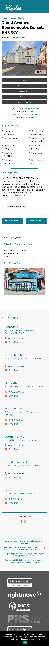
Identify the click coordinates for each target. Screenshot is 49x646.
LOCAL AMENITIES (24, 102)
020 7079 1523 (16, 499)
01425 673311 (15, 338)
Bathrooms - (22, 117)
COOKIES (24, 543)
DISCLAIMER (38, 541)
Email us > (14, 342)
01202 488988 (16, 473)
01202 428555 (14, 263)
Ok (25, 642)
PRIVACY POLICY (25, 541)
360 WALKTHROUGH (24, 85)
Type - (14, 108)
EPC (24, 80)
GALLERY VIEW (24, 91)
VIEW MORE (19, 195)
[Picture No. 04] (24, 58)
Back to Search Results (13, 18)
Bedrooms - (22, 111)
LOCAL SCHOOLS (24, 96)
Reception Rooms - (22, 114)
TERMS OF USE (11, 541)
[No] (46, 639)
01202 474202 (16, 366)
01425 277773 (16, 392)
